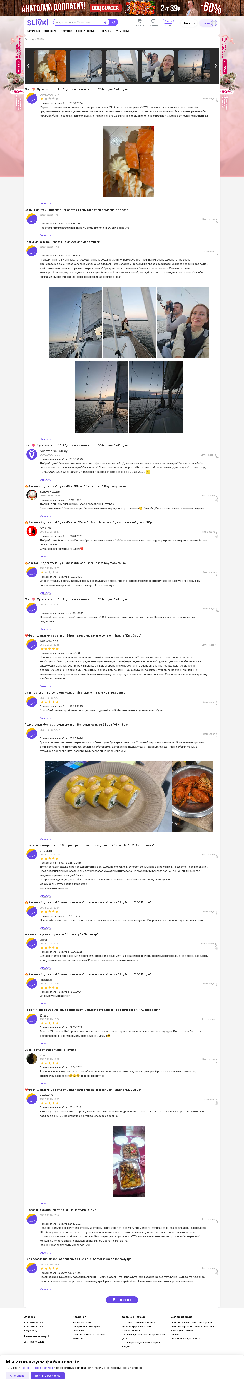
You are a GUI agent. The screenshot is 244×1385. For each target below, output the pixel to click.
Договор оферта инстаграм (136, 1326)
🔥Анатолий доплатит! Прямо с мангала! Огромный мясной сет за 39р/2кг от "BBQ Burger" (88, 902)
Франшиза (78, 1330)
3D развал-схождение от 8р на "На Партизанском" (60, 1210)
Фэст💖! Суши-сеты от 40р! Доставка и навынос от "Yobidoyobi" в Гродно (77, 89)
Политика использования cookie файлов (191, 1322)
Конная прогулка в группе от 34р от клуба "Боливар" (61, 934)
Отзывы (175, 1334)
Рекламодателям (82, 1322)
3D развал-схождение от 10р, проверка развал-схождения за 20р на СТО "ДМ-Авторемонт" (90, 845)
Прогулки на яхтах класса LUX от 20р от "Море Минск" (63, 242)
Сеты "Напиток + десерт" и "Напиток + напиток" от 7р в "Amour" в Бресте (76, 210)
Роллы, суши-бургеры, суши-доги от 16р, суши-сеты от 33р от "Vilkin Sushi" (78, 724)
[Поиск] (113, 22)
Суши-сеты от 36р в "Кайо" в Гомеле (50, 1050)
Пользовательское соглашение (89, 1334)
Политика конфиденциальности (138, 1322)
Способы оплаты (131, 1330)
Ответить (45, 203)
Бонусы (126, 1346)
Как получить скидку (182, 1330)
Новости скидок (85, 30)
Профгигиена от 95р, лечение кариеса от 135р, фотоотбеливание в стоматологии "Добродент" (92, 1010)
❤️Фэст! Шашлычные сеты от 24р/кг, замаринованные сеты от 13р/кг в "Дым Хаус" (83, 635)
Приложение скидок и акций (186, 1338)
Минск (188, 22)
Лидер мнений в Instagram (86, 1326)
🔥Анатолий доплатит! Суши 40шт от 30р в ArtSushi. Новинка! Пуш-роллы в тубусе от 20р (88, 522)
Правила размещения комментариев (141, 1342)
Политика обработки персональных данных (193, 1326)
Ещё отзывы (122, 1300)
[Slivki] (37, 22)
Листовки (66, 30)
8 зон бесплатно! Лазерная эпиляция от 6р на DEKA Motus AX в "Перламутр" (78, 1259)
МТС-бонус (123, 30)
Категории (33, 30)
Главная (29, 39)
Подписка (106, 30)
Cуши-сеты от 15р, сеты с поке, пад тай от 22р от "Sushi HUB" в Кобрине (75, 692)
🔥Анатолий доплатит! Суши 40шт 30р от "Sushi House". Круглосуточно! (75, 486)
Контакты (78, 1338)
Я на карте (50, 30)
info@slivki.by (30, 1330)
